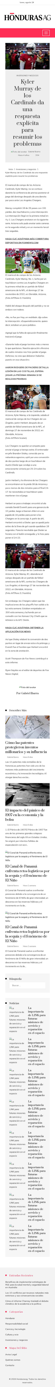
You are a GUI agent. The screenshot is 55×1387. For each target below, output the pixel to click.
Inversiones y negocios (27, 75)
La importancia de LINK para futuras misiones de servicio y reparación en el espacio (37, 1020)
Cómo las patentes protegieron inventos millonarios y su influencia (26, 747)
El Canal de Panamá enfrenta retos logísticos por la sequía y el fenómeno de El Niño (27, 873)
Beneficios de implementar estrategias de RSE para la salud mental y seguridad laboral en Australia (27, 1285)
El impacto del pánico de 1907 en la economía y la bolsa (25, 815)
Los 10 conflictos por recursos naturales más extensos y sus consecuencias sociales (27, 1294)
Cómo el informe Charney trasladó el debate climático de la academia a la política (26, 1302)
